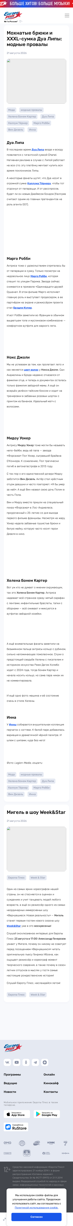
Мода (11, 110)
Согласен (37, 1216)
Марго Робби (42, 123)
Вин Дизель (15, 129)
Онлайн (49, 1074)
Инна (32, 129)
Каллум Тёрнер (18, 123)
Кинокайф (51, 1083)
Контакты (51, 1092)
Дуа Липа (48, 116)
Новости (10, 1092)
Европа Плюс (16, 877)
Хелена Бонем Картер (22, 116)
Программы (12, 1074)
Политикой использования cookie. (36, 1207)
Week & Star (38, 877)
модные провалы (31, 110)
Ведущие (10, 1083)
